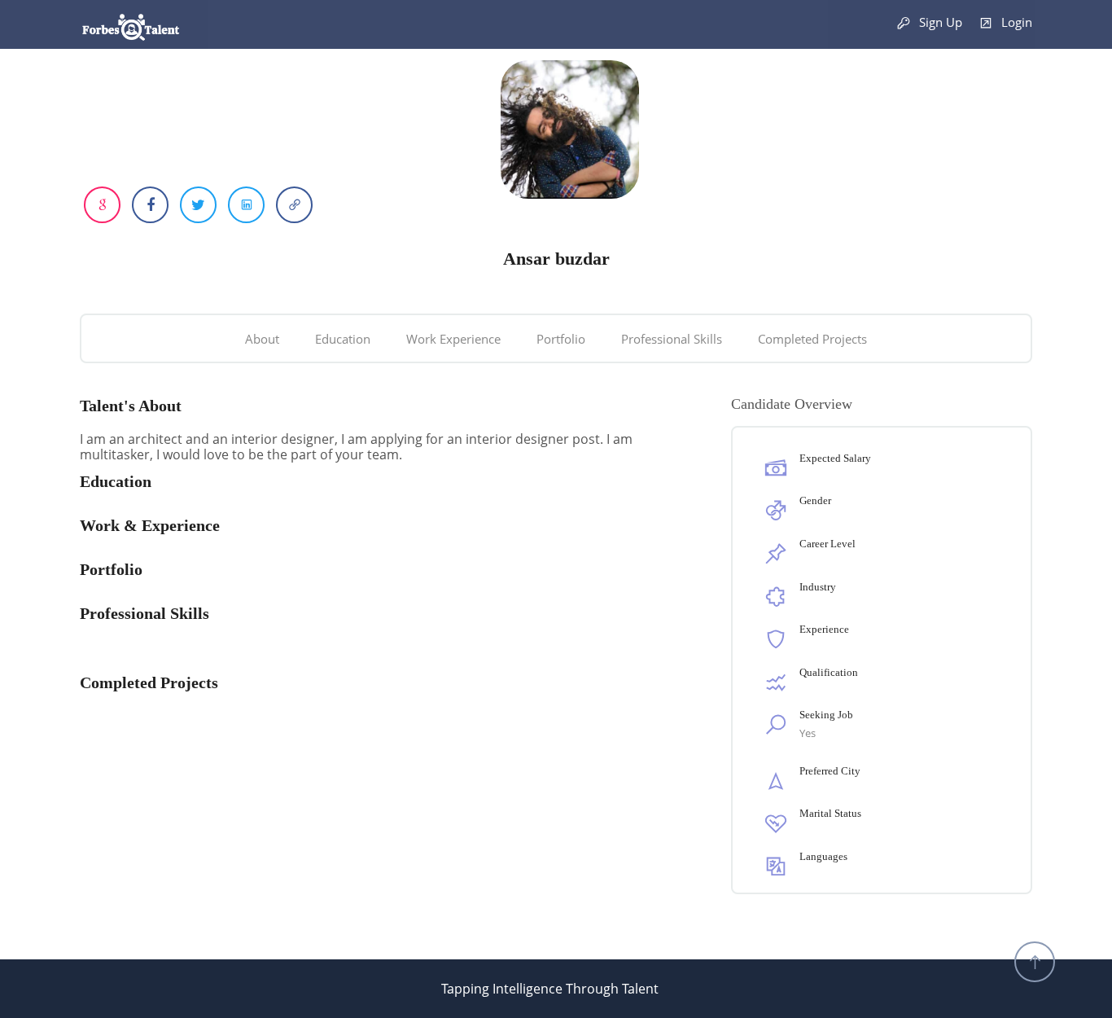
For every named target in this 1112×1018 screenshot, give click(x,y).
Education (342, 339)
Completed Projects (812, 339)
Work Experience (453, 339)
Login (1015, 22)
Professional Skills (671, 339)
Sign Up (939, 22)
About (262, 339)
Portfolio (560, 339)
